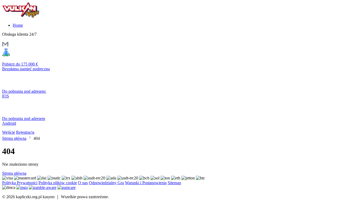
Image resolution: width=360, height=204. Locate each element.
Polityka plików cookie (57, 182)
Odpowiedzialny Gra (106, 182)
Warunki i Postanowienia (146, 182)
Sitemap (174, 182)
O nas (83, 182)
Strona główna (14, 138)
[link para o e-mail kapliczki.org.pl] (5, 46)
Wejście (8, 132)
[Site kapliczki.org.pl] (24, 16)
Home (18, 25)
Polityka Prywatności (19, 182)
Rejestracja (25, 132)
